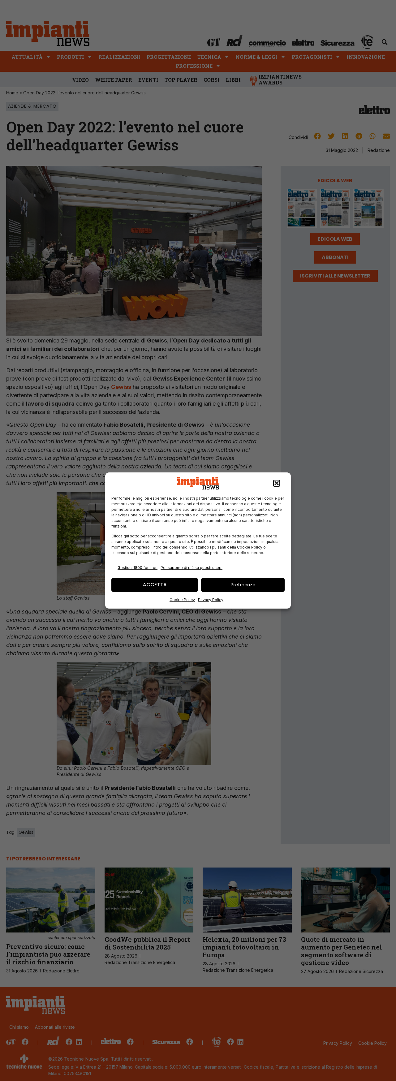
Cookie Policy (182, 599)
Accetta (155, 584)
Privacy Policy (210, 599)
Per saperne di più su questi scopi (191, 567)
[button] (276, 483)
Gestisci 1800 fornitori (137, 567)
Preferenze (242, 585)
